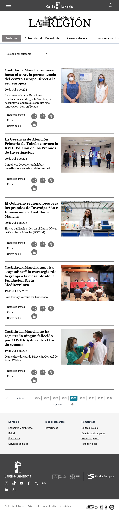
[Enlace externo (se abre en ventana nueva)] (100, 507)
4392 (109, 398)
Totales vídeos (89, 443)
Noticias (11, 38)
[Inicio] (28, 469)
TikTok (14, 483)
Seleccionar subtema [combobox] (19, 53)
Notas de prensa (16, 114)
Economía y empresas (20, 427)
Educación (14, 438)
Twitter (36, 483)
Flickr (43, 483)
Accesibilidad (66, 506)
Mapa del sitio (49, 506)
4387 (64, 398)
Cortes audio (14, 125)
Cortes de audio (90, 427)
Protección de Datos (14, 506)
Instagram (6, 483)
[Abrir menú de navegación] (8, 5)
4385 (46, 398)
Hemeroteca (51, 427)
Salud (11, 433)
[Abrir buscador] (110, 5)
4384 (37, 398)
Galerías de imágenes (93, 433)
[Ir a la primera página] (10, 398)
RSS (14, 489)
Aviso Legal (33, 506)
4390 (91, 398)
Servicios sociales (18, 443)
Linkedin (6, 489)
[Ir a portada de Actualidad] (59, 22)
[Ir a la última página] (69, 404)
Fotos (10, 120)
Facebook (29, 483)
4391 (100, 398)
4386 (55, 398)
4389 (82, 398)
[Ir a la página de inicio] (59, 5)
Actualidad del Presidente (42, 38)
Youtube (21, 483)
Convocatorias (77, 38)
